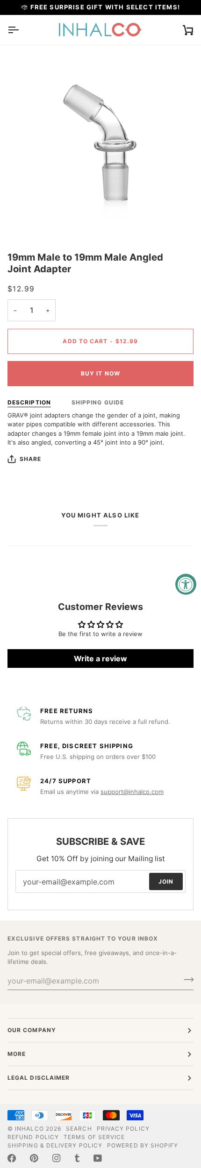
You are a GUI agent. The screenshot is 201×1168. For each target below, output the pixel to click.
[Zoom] (25, 220)
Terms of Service (94, 1136)
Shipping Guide (98, 402)
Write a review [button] (100, 658)
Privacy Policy (123, 1128)
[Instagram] (56, 1158)
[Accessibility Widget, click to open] (185, 584)
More (16, 1053)
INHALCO (29, 1128)
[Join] (186, 979)
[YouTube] (97, 1158)
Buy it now (100, 373)
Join (165, 881)
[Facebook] (11, 1158)
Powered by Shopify (142, 1145)
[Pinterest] (34, 1158)
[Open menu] (21, 30)
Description (29, 402)
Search (79, 1128)
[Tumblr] (77, 1158)
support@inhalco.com (132, 791)
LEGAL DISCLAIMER (38, 1077)
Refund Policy (33, 1136)
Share (30, 458)
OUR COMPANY (31, 1030)
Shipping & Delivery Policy (54, 1145)
